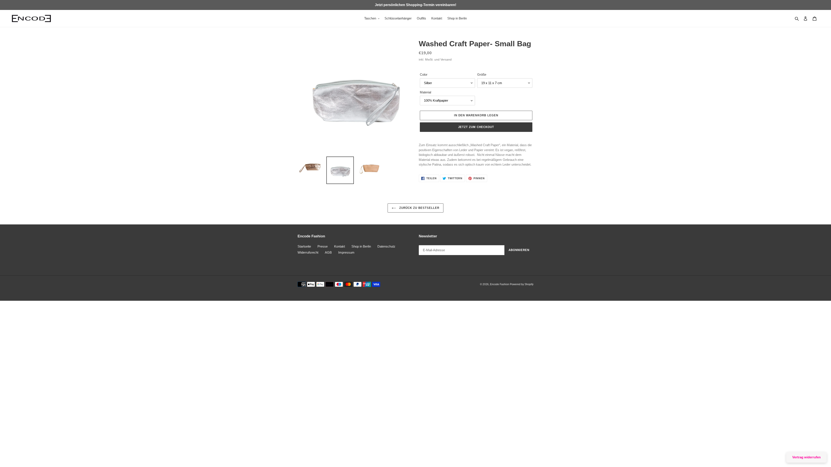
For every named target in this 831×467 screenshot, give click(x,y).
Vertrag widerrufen (806, 457)
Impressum (346, 252)
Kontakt (339, 246)
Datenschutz (386, 246)
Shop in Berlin (361, 246)
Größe (481, 74)
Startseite (304, 246)
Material (425, 92)
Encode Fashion (500, 284)
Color (423, 74)
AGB (328, 252)
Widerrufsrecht (308, 252)
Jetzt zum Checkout (476, 127)
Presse (322, 246)
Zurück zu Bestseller (419, 208)
